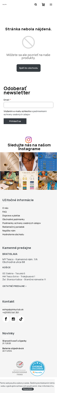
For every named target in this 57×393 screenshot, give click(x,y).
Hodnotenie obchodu (13, 234)
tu (53, 386)
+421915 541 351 (10, 312)
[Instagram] (13, 319)
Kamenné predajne (16, 248)
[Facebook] (5, 319)
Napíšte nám (8, 230)
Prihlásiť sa (15, 121)
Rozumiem (27, 389)
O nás (5, 208)
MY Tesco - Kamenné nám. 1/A (20, 259)
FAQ (4, 211)
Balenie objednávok (13, 348)
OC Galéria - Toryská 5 (13, 273)
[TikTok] (20, 319)
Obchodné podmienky (13, 219)
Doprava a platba (11, 215)
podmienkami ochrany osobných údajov (25, 113)
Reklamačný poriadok (13, 226)
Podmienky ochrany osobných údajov (21, 223)
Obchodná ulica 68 (13, 262)
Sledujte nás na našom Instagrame (29, 147)
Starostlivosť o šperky (14, 341)
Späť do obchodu (28, 67)
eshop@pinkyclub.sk (12, 309)
